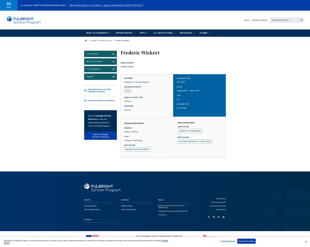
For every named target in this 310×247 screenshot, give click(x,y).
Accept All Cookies (246, 241)
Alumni (90, 76)
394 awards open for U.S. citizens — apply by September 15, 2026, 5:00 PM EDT (106, 5)
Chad (128, 91)
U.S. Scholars (92, 54)
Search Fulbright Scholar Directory (100, 135)
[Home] (24, 20)
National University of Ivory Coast (195, 141)
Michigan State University (137, 149)
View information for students (101, 100)
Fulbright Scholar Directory (101, 40)
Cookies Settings (227, 241)
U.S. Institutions (93, 69)
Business (127, 110)
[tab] (100, 54)
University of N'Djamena (190, 131)
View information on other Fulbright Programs (99, 90)
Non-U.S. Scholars (95, 61)
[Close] (306, 241)
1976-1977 (181, 82)
